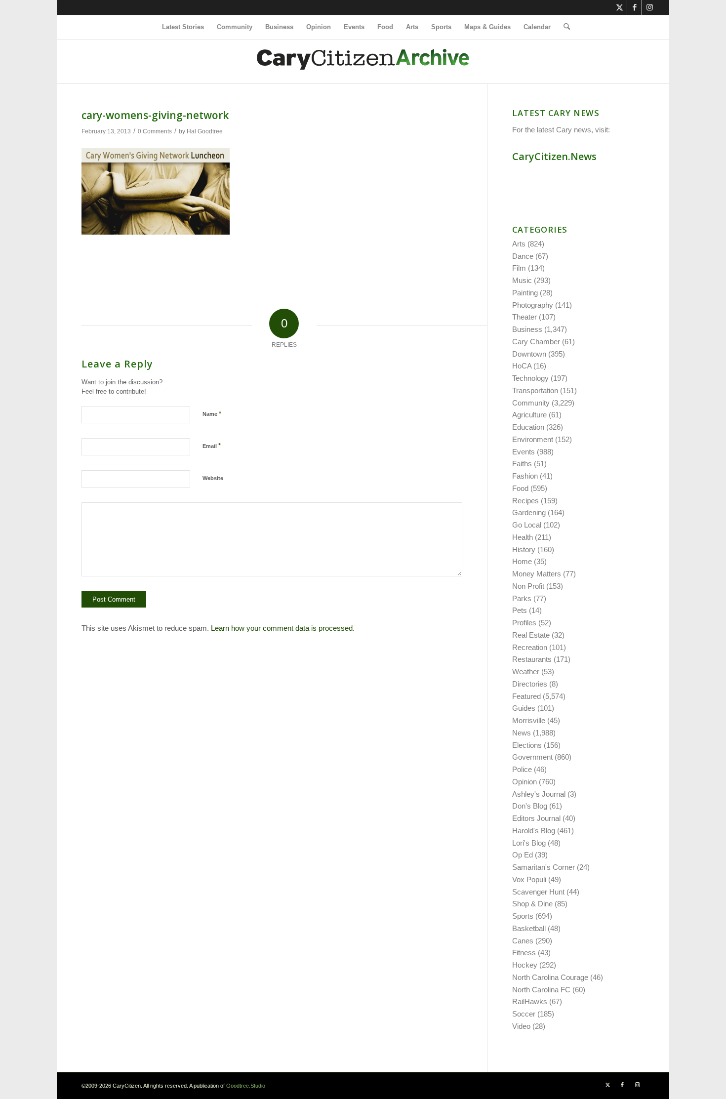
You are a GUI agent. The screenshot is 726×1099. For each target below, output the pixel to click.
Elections (527, 745)
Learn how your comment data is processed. (283, 628)
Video (521, 1026)
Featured (526, 696)
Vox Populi (529, 879)
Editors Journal (536, 818)
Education (528, 427)
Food (520, 488)
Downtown (529, 354)
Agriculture (529, 414)
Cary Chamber (536, 341)
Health (522, 537)
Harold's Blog (533, 830)
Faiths (522, 463)
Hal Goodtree (205, 131)
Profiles (524, 622)
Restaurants (532, 659)
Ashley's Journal (538, 794)
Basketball (529, 928)
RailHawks (529, 1001)
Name (211, 413)
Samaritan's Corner (543, 867)
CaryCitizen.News (554, 156)
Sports (522, 916)
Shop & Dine (532, 903)
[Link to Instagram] (649, 7)
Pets (519, 610)
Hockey (524, 965)
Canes (522, 940)
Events (523, 452)
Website (212, 478)
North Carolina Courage (550, 977)
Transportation (535, 390)
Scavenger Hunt (538, 892)
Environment (532, 439)
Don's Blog (529, 806)
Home (522, 561)
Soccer (523, 1014)
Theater (524, 317)
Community (531, 403)
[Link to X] (619, 7)
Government (532, 757)
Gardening (529, 512)
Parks (521, 598)
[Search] (563, 27)
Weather (525, 671)
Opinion (524, 781)
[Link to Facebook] (634, 7)
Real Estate (531, 635)
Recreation (529, 647)
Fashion (525, 476)
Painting (525, 292)
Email (211, 445)
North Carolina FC (541, 989)
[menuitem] (183, 27)
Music (522, 280)
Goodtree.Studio (245, 1086)
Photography (532, 305)
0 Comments (155, 131)
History (523, 549)
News (521, 733)
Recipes (525, 500)
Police (522, 769)
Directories (529, 684)
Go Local (526, 525)
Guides (523, 708)
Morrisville (528, 720)
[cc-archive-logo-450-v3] (363, 61)
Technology (530, 378)
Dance (522, 256)
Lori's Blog (529, 843)
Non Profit (528, 586)
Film (519, 268)
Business (527, 329)
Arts (518, 244)
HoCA (521, 366)
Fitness (524, 952)
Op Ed (522, 855)
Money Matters (536, 574)
